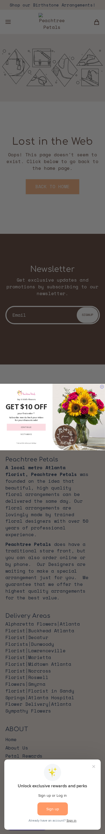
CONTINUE (26, 427)
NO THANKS (26, 434)
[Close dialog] (102, 387)
